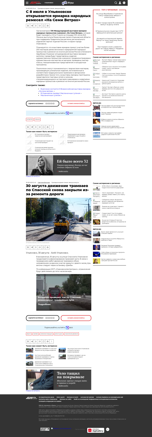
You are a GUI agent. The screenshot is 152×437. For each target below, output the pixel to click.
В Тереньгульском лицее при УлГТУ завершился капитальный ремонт (109, 32)
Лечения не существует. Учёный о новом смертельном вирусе (112, 207)
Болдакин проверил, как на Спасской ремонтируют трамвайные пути (59, 298)
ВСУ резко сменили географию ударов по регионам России (111, 133)
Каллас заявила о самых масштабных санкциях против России (113, 259)
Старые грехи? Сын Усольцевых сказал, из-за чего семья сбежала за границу (113, 215)
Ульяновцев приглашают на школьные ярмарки (44, 141)
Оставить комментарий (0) (76, 103)
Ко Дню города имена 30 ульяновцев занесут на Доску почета (109, 24)
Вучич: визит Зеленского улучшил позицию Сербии (112, 232)
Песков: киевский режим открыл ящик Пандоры (111, 113)
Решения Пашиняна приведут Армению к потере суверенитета (111, 246)
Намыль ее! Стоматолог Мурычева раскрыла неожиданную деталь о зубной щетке (113, 82)
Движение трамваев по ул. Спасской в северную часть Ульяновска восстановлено (44, 363)
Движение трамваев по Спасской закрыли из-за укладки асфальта (45, 349)
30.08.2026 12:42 (31, 182)
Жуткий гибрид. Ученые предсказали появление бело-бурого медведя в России (114, 61)
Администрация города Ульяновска (37, 242)
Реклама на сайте (65, 399)
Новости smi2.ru (33, 176)
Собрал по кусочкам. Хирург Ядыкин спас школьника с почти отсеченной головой (114, 75)
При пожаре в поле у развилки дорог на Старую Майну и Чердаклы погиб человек (109, 48)
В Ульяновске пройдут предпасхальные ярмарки (43, 135)
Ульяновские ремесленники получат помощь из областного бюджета (45, 149)
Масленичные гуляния (50, 95)
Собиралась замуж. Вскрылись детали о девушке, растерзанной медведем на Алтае (112, 201)
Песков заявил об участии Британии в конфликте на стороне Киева (113, 106)
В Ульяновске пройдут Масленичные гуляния (60, 93)
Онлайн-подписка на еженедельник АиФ (109, 397)
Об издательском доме (46, 397)
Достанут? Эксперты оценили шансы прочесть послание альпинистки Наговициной (114, 95)
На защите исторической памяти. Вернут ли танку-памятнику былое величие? (109, 40)
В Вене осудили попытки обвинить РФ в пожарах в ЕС (112, 120)
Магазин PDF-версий (87, 397)
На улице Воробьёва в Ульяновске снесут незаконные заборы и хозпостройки (109, 15)
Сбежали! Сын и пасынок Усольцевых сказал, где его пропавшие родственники (114, 68)
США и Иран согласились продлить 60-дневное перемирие (113, 253)
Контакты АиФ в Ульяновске (48, 399)
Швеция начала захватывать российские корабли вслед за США (112, 127)
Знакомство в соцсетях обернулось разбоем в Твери (112, 239)
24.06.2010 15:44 (31, 8)
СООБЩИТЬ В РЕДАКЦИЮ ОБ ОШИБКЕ (50, 401)
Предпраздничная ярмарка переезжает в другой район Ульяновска (76, 135)
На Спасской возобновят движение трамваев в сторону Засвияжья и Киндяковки (44, 356)
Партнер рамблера (80, 429)
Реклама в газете (72, 397)
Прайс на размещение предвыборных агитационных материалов (95, 399)
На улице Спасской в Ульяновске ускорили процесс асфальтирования (78, 350)
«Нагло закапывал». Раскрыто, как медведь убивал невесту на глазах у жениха (113, 194)
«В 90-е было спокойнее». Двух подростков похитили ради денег (113, 186)
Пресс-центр (61, 397)
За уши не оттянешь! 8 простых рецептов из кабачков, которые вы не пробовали (114, 221)
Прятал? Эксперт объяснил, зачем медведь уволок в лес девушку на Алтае (113, 88)
